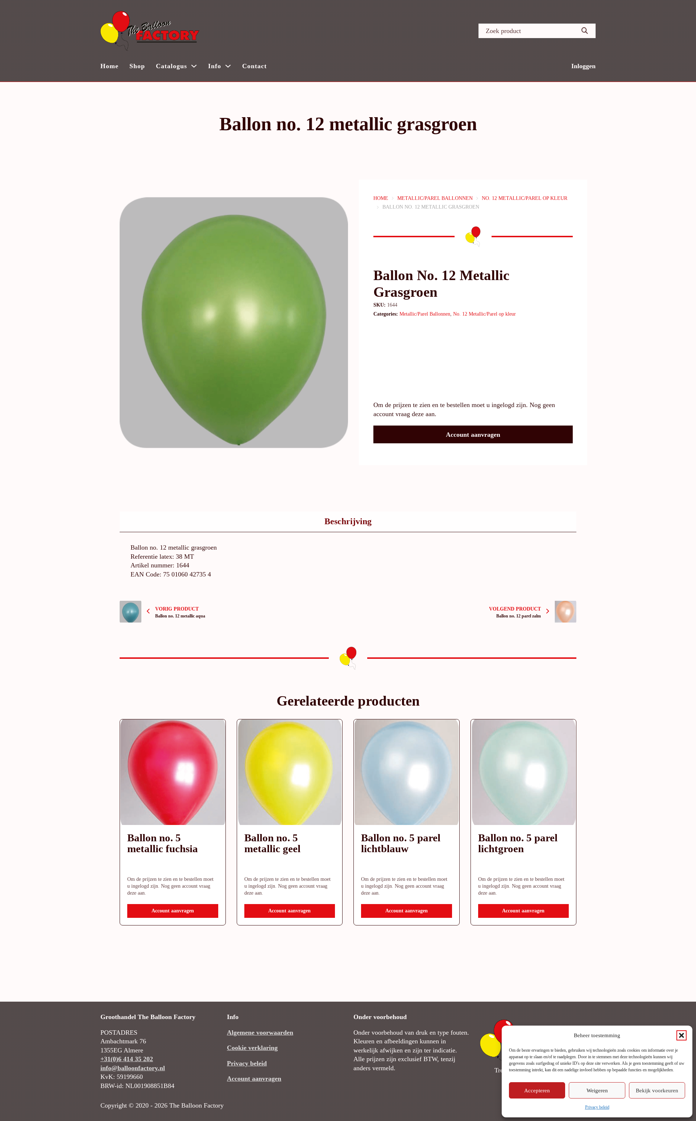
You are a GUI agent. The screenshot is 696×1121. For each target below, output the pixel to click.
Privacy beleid (597, 1107)
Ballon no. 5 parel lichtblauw (400, 843)
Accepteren (537, 1090)
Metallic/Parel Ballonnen (435, 198)
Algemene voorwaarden (260, 1032)
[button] (681, 1035)
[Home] (149, 31)
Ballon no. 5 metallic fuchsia (162, 843)
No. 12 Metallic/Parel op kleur (524, 198)
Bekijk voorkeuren (657, 1090)
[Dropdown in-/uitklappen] (194, 66)
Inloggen (583, 66)
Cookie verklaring (252, 1047)
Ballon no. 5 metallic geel (272, 843)
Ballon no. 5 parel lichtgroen (518, 843)
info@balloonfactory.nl (132, 1068)
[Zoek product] (585, 31)
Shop (137, 66)
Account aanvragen (473, 434)
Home (109, 66)
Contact (254, 66)
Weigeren (597, 1090)
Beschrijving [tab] (348, 521)
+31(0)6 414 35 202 (126, 1059)
